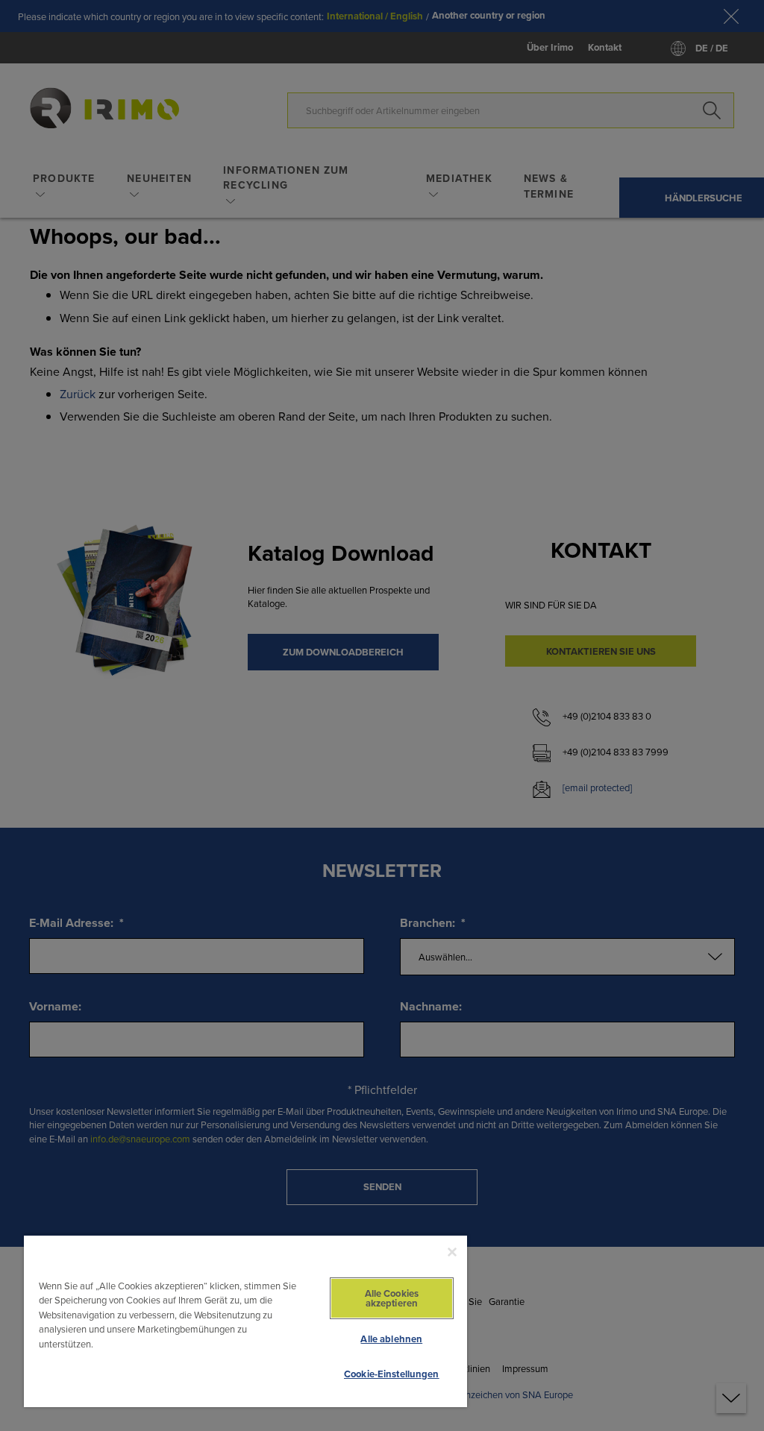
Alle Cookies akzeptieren (392, 1298)
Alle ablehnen (391, 1339)
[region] (245, 1320)
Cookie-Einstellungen (391, 1374)
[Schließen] (452, 1252)
